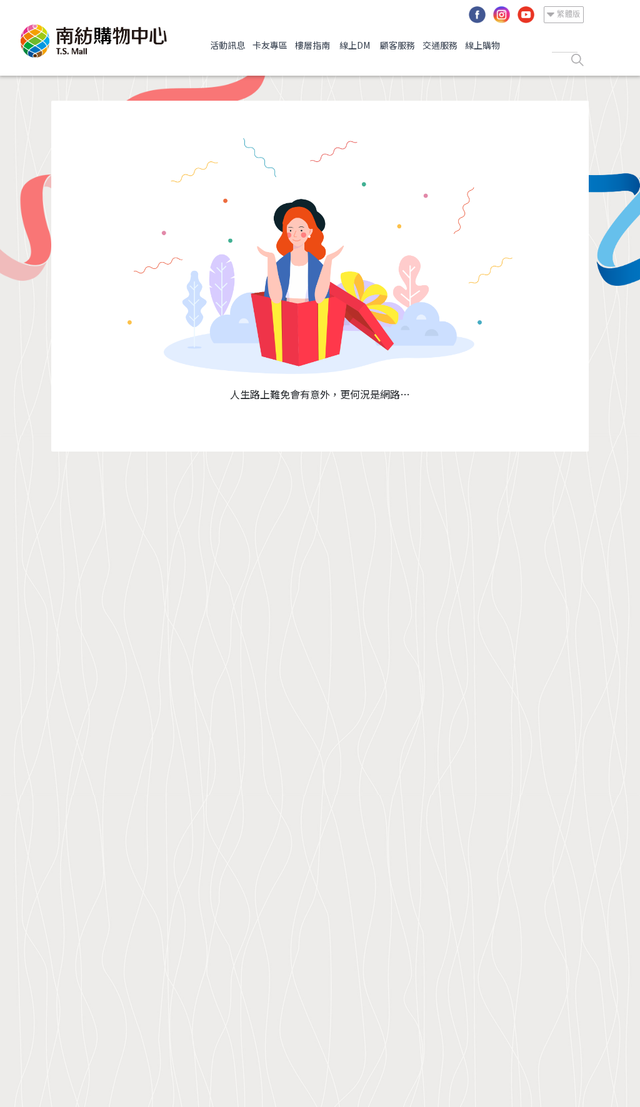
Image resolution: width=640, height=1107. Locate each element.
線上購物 (482, 45)
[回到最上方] (605, 1072)
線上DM (354, 45)
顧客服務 (397, 45)
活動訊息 (227, 45)
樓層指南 (312, 45)
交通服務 (440, 45)
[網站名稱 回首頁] (94, 41)
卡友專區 (270, 45)
